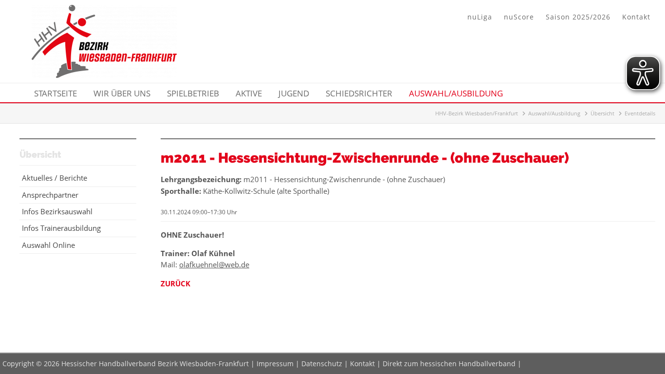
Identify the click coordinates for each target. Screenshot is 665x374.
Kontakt (636, 16)
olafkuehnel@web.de (214, 264)
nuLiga (479, 16)
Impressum (275, 363)
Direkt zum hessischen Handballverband (449, 363)
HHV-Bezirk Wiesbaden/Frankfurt (476, 113)
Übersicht (602, 113)
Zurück (175, 283)
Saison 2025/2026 (578, 16)
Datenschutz (321, 363)
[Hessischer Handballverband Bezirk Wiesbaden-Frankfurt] (104, 75)
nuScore (519, 16)
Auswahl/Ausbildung (554, 113)
